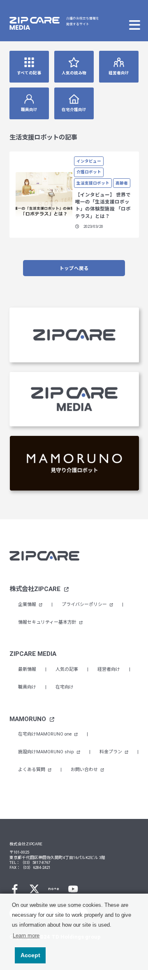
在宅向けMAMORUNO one (45, 734)
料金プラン (111, 752)
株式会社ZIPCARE (35, 589)
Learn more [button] (26, 935)
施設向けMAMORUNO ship (46, 752)
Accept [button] (30, 955)
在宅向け (65, 687)
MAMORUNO (28, 719)
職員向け (29, 109)
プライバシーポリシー (85, 604)
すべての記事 (29, 73)
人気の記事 (67, 669)
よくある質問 (32, 769)
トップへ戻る (74, 268)
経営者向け (119, 73)
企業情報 (27, 604)
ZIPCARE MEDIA (32, 654)
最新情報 (27, 669)
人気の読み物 (74, 73)
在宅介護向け (74, 109)
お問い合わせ (85, 769)
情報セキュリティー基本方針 (48, 622)
